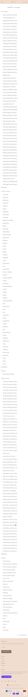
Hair (4, 312)
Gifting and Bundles (7, 300)
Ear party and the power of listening (11, 413)
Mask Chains (6, 340)
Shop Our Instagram (8, 598)
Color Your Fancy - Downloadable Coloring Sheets (14, 601)
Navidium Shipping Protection (10, 69)
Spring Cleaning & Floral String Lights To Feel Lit (14, 533)
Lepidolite (5, 338)
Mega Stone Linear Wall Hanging (11, 149)
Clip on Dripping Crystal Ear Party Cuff (12, 92)
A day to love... (6, 453)
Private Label (6, 621)
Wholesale (5, 592)
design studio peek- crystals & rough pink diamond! (15, 499)
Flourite (5, 289)
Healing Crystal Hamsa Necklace (11, 109)
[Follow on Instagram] (8, 681)
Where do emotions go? (8, 470)
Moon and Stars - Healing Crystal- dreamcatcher (14, 26)
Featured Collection (7, 286)
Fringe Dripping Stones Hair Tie (10, 135)
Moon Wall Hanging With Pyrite (10, 34)
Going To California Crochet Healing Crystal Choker (15, 63)
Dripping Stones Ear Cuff (9, 121)
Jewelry (4, 318)
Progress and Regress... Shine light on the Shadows (15, 461)
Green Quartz (6, 306)
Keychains (5, 326)
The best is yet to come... (9, 415)
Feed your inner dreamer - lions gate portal (13, 418)
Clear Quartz (6, 263)
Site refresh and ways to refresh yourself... (13, 528)
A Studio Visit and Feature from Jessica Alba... (14, 496)
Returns (3, 665)
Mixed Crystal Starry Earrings (10, 14)
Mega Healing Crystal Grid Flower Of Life (13, 164)
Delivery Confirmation (8, 581)
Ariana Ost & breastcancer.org (10, 612)
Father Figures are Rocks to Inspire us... (12, 507)
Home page (5, 630)
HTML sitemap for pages (9, 569)
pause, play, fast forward (9, 456)
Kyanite (5, 335)
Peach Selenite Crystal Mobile (10, 167)
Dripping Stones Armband (9, 86)
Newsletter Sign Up (7, 589)
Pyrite (4, 363)
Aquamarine (6, 211)
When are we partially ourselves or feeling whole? (14, 479)
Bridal (4, 246)
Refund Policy (6, 609)
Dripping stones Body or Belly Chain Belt (12, 55)
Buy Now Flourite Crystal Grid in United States (14, 401)
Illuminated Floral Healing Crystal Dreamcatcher (14, 43)
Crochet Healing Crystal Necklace (11, 80)
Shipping (3, 663)
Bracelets (5, 243)
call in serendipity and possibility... (11, 493)
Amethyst (5, 205)
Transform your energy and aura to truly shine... (14, 545)
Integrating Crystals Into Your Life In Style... (13, 513)
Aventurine (5, 217)
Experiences (5, 283)
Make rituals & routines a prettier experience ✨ (14, 539)
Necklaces (5, 349)
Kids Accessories (7, 332)
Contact (5, 624)
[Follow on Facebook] (2, 681)
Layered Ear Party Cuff (8, 103)
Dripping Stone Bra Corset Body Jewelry (12, 20)
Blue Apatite (6, 237)
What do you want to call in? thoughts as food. (14, 424)
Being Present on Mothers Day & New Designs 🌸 (15, 522)
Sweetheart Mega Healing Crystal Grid (12, 126)
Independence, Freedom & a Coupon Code (13, 430)
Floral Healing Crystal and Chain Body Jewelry (14, 29)
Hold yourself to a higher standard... (11, 510)
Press (4, 618)
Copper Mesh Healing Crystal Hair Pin (12, 60)
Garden (4, 295)
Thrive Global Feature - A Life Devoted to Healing (15, 482)
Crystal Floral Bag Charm (9, 17)
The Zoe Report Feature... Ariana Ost (12, 487)
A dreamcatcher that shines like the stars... (13, 542)
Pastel (4, 358)
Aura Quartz (6, 214)
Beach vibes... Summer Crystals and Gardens (13, 505)
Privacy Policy (6, 587)
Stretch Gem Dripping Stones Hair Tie (12, 106)
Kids (4, 329)
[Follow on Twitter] (5, 681)
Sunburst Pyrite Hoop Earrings (10, 37)
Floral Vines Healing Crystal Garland (11, 144)
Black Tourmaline (7, 234)
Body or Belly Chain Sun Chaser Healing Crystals (14, 98)
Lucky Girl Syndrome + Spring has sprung (12, 404)
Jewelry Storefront (7, 595)
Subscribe (6, 651)
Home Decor (6, 315)
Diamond (5, 274)
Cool (4, 266)
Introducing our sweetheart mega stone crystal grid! (15, 439)
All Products (4, 187)
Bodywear (5, 240)
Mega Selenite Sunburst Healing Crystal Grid (13, 52)
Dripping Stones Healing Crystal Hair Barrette (14, 83)
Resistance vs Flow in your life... (10, 519)
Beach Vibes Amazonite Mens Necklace (12, 170)
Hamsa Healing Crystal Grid (9, 112)
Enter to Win (6, 578)
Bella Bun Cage (6, 75)
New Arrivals (6, 352)
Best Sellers (5, 228)
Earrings (5, 280)
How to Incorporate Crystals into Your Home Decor (15, 384)
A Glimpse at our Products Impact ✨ (12, 551)
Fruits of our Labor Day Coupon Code (12, 410)
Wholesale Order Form (8, 604)
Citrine (4, 260)
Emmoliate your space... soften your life (12, 473)
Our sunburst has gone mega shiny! (11, 450)
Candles (5, 251)
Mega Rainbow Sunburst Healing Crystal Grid (14, 155)
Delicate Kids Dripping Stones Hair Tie (12, 129)
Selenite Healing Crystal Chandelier (11, 72)
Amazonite (5, 203)
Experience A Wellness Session (10, 89)
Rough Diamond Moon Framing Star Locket (13, 175)
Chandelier (5, 257)
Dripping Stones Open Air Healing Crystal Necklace (15, 118)
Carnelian (5, 254)
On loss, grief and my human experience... (12, 459)
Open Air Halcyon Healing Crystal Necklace (13, 141)
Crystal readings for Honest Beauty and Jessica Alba (15, 441)
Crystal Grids (6, 269)
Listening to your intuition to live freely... (12, 530)
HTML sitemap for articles (9, 572)
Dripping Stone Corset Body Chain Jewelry (13, 46)
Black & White (6, 231)
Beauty (4, 226)
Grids (4, 309)
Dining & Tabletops (7, 277)
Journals (5, 323)
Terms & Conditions (7, 607)
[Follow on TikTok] (15, 681)
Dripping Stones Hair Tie (9, 178)
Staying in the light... (8, 516)
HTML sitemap (6, 561)
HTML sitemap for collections (10, 563)
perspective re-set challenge (9, 490)
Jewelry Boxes (6, 320)
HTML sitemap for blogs (9, 575)
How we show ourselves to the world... (12, 433)
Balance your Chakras (8, 220)
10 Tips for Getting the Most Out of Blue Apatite (15, 387)
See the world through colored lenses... (12, 464)
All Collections (4, 366)
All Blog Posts (4, 554)
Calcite (4, 249)
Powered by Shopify (19, 688)
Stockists (5, 615)
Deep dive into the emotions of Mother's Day (13, 444)
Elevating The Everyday (8, 374)
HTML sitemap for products (9, 566)
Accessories (5, 194)
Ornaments (5, 355)
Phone (4, 361)
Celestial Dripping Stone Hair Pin (11, 23)
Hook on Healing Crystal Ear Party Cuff (12, 95)
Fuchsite (5, 292)
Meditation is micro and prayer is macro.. (12, 421)
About (4, 627)
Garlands (5, 297)
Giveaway (5, 584)
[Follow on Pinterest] (12, 681)
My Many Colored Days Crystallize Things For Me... (15, 548)
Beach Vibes (6, 223)
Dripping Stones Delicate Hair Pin (11, 138)
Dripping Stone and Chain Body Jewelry (12, 32)
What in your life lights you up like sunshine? (13, 476)
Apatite (5, 208)
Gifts (4, 303)
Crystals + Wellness (7, 271)
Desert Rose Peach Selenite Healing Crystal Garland (15, 161)
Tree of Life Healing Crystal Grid (10, 132)
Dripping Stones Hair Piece (9, 78)
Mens (4, 343)
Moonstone (5, 346)
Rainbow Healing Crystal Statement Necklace (14, 152)
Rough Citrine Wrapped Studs (10, 181)
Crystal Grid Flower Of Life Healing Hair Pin (13, 101)
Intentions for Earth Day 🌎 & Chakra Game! (13, 525)
